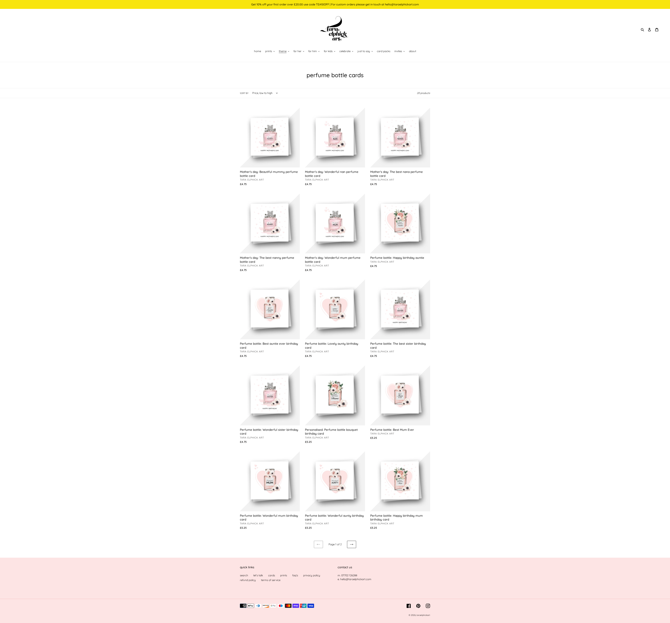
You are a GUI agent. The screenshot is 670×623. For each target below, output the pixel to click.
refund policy (248, 580)
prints (283, 575)
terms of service (270, 580)
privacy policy (311, 575)
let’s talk (258, 575)
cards (271, 575)
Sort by (244, 93)
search (244, 575)
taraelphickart (423, 615)
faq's (295, 575)
